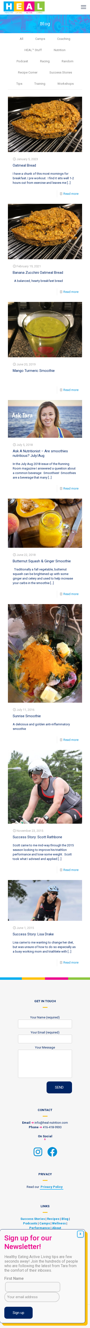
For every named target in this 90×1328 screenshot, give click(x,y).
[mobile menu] (83, 7)
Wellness (59, 1223)
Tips (19, 83)
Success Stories (60, 72)
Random (67, 61)
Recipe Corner (27, 72)
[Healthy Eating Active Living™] (24, 7)
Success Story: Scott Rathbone (37, 837)
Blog (64, 1219)
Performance (39, 1228)
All (21, 39)
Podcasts (30, 1223)
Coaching (63, 39)
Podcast (22, 61)
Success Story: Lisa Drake (33, 934)
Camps (40, 39)
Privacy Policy (52, 1187)
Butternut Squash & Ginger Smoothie (42, 561)
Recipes (53, 1219)
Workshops (65, 83)
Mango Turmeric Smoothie (34, 371)
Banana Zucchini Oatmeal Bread (38, 272)
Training (39, 83)
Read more (70, 193)
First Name (14, 1278)
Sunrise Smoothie (27, 716)
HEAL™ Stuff (33, 50)
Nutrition (60, 50)
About (56, 1228)
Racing (45, 61)
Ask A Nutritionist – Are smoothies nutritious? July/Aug (40, 453)
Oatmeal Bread (24, 165)
